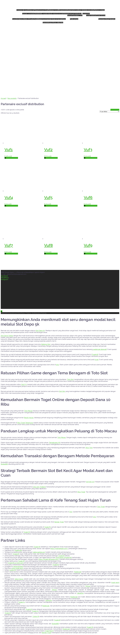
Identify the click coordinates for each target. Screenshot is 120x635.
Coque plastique (91, 15)
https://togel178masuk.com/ (48, 559)
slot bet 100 (90, 482)
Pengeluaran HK (54, 442)
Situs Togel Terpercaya (25, 423)
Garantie (45, 22)
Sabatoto (80, 593)
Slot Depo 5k (40, 330)
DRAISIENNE (38, 13)
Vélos (49, 13)
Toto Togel (101, 507)
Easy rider (108, 8)
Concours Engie (43, 10)
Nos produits (62, 12)
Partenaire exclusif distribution (73, 13)
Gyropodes (60, 13)
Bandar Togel (59, 522)
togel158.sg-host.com (15, 563)
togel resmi (115, 582)
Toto (70, 512)
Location (37, 17)
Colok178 (12, 570)
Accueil (58, 8)
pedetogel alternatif (100, 349)
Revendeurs (102, 19)
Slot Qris (62, 391)
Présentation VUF (77, 15)
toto (57, 365)
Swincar (69, 15)
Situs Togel (81, 492)
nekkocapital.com (39, 552)
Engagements (63, 10)
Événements (71, 10)
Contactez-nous (68, 21)
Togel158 (95, 354)
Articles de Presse (32, 10)
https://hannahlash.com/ (59, 548)
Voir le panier (114, 110)
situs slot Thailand (39, 487)
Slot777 (24, 384)
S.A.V (51, 21)
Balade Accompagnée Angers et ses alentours (52, 19)
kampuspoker (18, 566)
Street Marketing (110, 19)
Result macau (28, 418)
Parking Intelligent (84, 17)
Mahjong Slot (45, 344)
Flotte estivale (74, 19)
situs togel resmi (17, 568)
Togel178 (47, 527)
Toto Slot (70, 379)
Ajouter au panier (12, 158)
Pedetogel (18, 550)
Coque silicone (100, 15)
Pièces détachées (58, 22)
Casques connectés (28, 13)
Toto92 (87, 586)
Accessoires (86, 13)
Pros (105, 17)
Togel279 (21, 602)
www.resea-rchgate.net (64, 557)
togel (96, 359)
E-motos (54, 13)
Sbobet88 (4, 464)
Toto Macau (28, 411)
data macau (19, 579)
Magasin (50, 22)
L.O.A (72, 17)
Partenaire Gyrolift (53, 10)
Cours (14, 19)
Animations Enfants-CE (23, 19)
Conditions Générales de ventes (84, 10)
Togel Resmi (49, 631)
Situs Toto (89, 448)
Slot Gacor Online (7, 336)
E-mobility (45, 13)
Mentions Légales (99, 10)
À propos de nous (21, 10)
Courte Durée (34, 19)
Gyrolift (92, 17)
